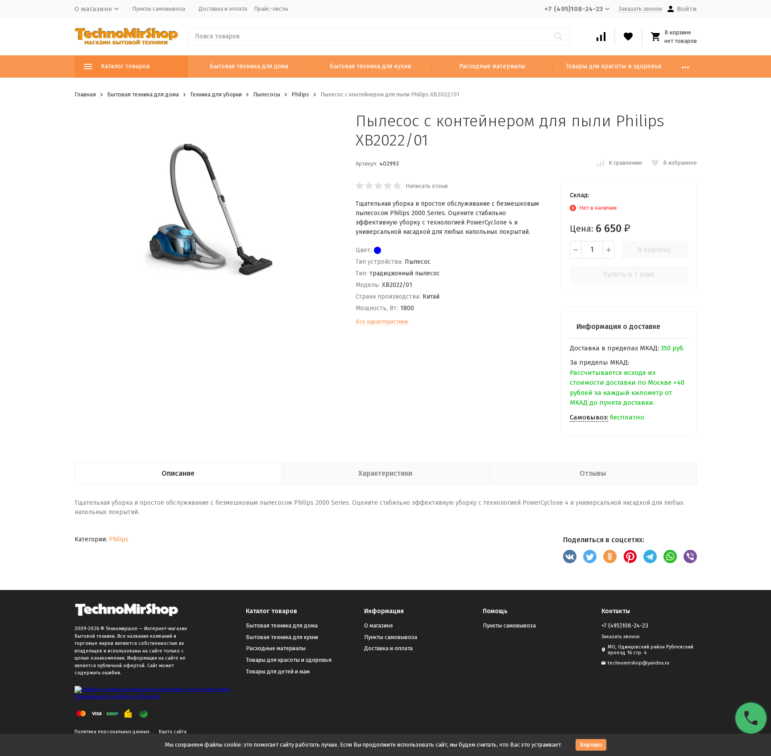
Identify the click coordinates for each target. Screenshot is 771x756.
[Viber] (690, 556)
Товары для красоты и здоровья (613, 66)
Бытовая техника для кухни (370, 66)
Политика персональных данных (112, 732)
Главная (85, 94)
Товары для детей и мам (278, 671)
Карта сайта (173, 732)
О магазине (378, 625)
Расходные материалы (492, 66)
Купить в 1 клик (629, 274)
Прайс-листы (271, 8)
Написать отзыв (427, 186)
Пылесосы (266, 94)
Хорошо (591, 744)
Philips (300, 94)
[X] (590, 556)
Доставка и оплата (223, 8)
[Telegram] (650, 556)
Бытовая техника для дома (249, 66)
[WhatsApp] (670, 556)
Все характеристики (382, 321)
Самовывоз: (589, 417)
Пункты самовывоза (158, 8)
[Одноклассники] (610, 556)
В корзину (654, 249)
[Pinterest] (630, 556)
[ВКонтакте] (569, 556)
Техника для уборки (216, 94)
